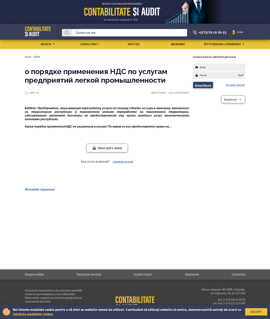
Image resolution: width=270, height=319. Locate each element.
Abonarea (178, 44)
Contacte (238, 274)
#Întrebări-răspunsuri (40, 189)
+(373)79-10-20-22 (212, 32)
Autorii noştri (143, 274)
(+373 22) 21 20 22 (234, 299)
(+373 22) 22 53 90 (234, 303)
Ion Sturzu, (160, 92)
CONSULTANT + (90, 44)
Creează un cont (123, 161)
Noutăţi (134, 44)
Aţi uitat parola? (235, 84)
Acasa (28, 56)
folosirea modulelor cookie (33, 314)
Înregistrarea (230, 99)
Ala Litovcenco (179, 92)
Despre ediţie (34, 274)
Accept (256, 312)
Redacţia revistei (89, 274)
